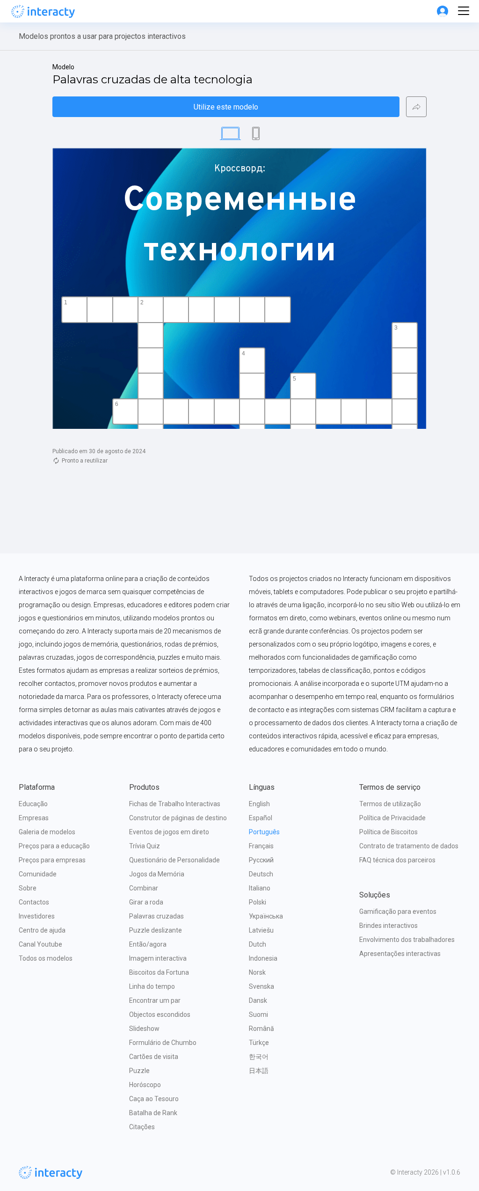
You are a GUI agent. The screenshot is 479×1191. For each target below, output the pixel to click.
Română (261, 1028)
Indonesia (263, 958)
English (259, 804)
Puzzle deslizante (155, 930)
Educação (33, 804)
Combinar (143, 888)
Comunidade (38, 874)
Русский (261, 860)
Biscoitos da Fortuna (159, 972)
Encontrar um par (155, 1000)
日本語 (259, 1070)
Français (261, 846)
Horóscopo (145, 1084)
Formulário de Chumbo (162, 1042)
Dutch (257, 944)
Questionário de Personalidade (174, 860)
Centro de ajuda (42, 930)
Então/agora (148, 944)
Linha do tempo (152, 986)
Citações (142, 1127)
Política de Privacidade (392, 818)
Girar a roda (146, 902)
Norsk (257, 972)
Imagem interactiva (158, 958)
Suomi (258, 1014)
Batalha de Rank (153, 1113)
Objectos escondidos (159, 1014)
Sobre (27, 888)
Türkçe (259, 1042)
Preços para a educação (54, 846)
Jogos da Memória (156, 874)
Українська (266, 916)
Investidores (37, 916)
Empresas (34, 818)
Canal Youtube (40, 944)
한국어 (259, 1056)
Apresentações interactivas (400, 953)
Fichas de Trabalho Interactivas (174, 804)
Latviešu (261, 930)
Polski (257, 902)
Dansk (258, 1000)
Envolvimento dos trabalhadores (407, 939)
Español (260, 818)
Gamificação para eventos (397, 911)
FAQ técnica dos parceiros (397, 860)
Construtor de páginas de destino (178, 818)
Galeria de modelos (47, 832)
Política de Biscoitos (388, 832)
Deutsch (261, 874)
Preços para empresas (52, 860)
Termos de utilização (390, 804)
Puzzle (139, 1070)
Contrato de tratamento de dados (408, 846)
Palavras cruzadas (156, 916)
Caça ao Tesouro (154, 1099)
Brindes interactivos (388, 925)
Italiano (259, 888)
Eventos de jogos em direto (169, 832)
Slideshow (144, 1028)
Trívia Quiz (144, 846)
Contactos (34, 902)
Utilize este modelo (226, 107)
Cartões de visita (153, 1056)
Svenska (261, 986)
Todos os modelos (46, 958)
